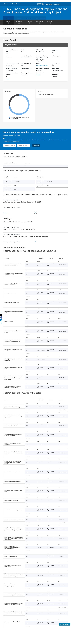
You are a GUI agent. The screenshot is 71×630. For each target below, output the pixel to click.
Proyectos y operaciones (16, 3)
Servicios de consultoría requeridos (12, 73)
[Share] (1, 317)
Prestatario (55, 50)
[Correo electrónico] (1, 312)
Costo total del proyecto (12, 64)
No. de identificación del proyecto (12, 50)
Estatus (23, 49)
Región (38, 63)
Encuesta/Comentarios (64, 624)
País (7, 56)
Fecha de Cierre (55, 68)
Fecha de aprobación (41, 56)
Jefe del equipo (40, 49)
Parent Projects (40, 73)
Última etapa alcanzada (27, 73)
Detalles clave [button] (19, 21)
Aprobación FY (55, 64)
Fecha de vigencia (56, 56)
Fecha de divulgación (26, 56)
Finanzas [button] (29, 21)
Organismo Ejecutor (26, 63)
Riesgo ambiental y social (42, 68)
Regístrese (36, 145)
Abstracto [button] (8, 21)
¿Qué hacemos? (7, 3)
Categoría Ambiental (26, 68)
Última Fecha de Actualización (56, 73)
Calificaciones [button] (39, 21)
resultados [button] (50, 21)
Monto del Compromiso (11, 68)
